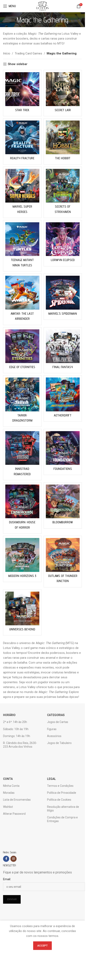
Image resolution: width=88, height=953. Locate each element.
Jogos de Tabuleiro (59, 743)
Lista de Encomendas (17, 799)
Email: (7, 879)
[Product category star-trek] (22, 93)
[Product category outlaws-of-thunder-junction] (63, 561)
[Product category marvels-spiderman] (63, 297)
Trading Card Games (28, 53)
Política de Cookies (59, 799)
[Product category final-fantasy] (63, 350)
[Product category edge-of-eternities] (22, 350)
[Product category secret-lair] (63, 93)
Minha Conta (11, 785)
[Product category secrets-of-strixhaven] (63, 192)
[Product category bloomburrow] (63, 505)
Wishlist (8, 806)
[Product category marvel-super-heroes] (22, 192)
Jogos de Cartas (57, 722)
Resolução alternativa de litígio (63, 808)
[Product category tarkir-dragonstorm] (22, 400)
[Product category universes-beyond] (22, 612)
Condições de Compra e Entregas (62, 819)
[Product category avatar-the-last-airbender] (22, 299)
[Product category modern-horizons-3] (22, 559)
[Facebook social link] (6, 859)
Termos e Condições (60, 785)
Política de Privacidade (61, 792)
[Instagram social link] (13, 859)
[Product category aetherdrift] (63, 398)
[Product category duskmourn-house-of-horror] (22, 508)
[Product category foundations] (63, 452)
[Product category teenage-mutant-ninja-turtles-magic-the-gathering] (22, 245)
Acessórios (54, 736)
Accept (42, 945)
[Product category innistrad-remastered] (22, 454)
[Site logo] (42, 6)
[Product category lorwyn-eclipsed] (63, 243)
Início (6, 53)
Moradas (9, 792)
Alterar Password (14, 813)
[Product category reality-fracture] (22, 141)
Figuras (51, 729)
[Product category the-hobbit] (63, 141)
